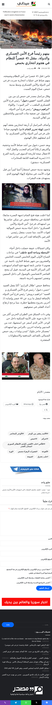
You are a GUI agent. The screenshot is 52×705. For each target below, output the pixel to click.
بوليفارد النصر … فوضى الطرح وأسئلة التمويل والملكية (29, 658)
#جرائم (44, 439)
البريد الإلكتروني (46, 549)
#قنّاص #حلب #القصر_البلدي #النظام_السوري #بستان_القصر (26, 445)
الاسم (50, 539)
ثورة (10, 451)
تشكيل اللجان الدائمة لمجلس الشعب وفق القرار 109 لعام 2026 (26, 668)
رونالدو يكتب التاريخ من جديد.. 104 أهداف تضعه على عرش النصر (26, 651)
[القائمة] (3, 5)
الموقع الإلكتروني (46, 559)
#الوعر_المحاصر (16, 434)
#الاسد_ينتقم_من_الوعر (37, 434)
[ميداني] (26, 4)
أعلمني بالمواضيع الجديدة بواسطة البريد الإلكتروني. (33, 583)
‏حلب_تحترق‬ (42, 457)
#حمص (33, 439)
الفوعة (44, 451)
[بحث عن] (49, 5)
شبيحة (29, 457)
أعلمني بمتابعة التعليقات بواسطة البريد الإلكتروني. (33, 578)
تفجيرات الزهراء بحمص (27, 451)
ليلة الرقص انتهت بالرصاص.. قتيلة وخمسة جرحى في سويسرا (27, 645)
